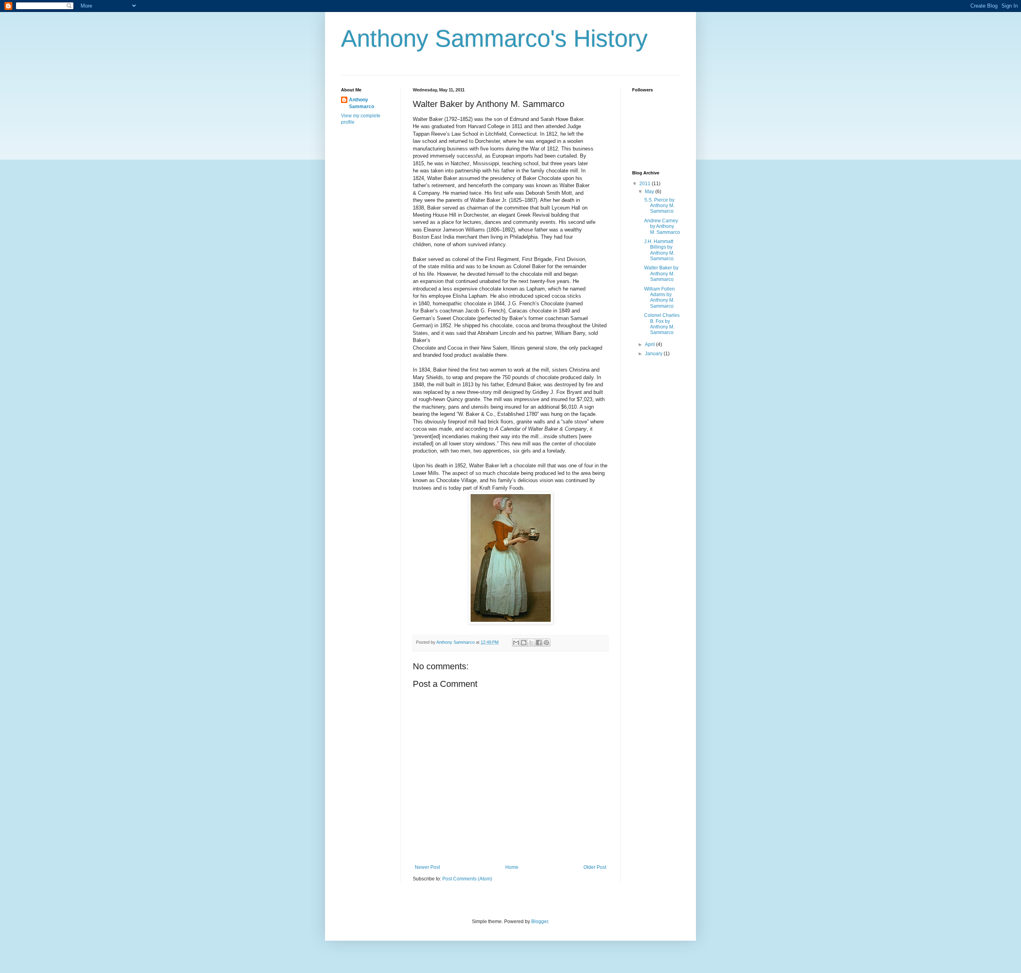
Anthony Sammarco (361, 103)
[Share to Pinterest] (546, 643)
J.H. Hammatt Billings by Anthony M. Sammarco (659, 250)
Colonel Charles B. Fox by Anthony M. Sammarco (662, 323)
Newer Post (427, 867)
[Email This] (516, 643)
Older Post (594, 867)
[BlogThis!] (524, 643)
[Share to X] (531, 643)
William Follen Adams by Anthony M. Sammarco (659, 297)
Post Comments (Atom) (467, 879)
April (650, 344)
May (650, 191)
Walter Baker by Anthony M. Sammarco (661, 273)
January (654, 353)
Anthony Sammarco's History (494, 38)
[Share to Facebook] (539, 643)
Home (511, 867)
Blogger (539, 921)
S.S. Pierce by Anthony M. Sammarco (659, 205)
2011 (645, 183)
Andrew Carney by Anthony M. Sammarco (662, 226)
